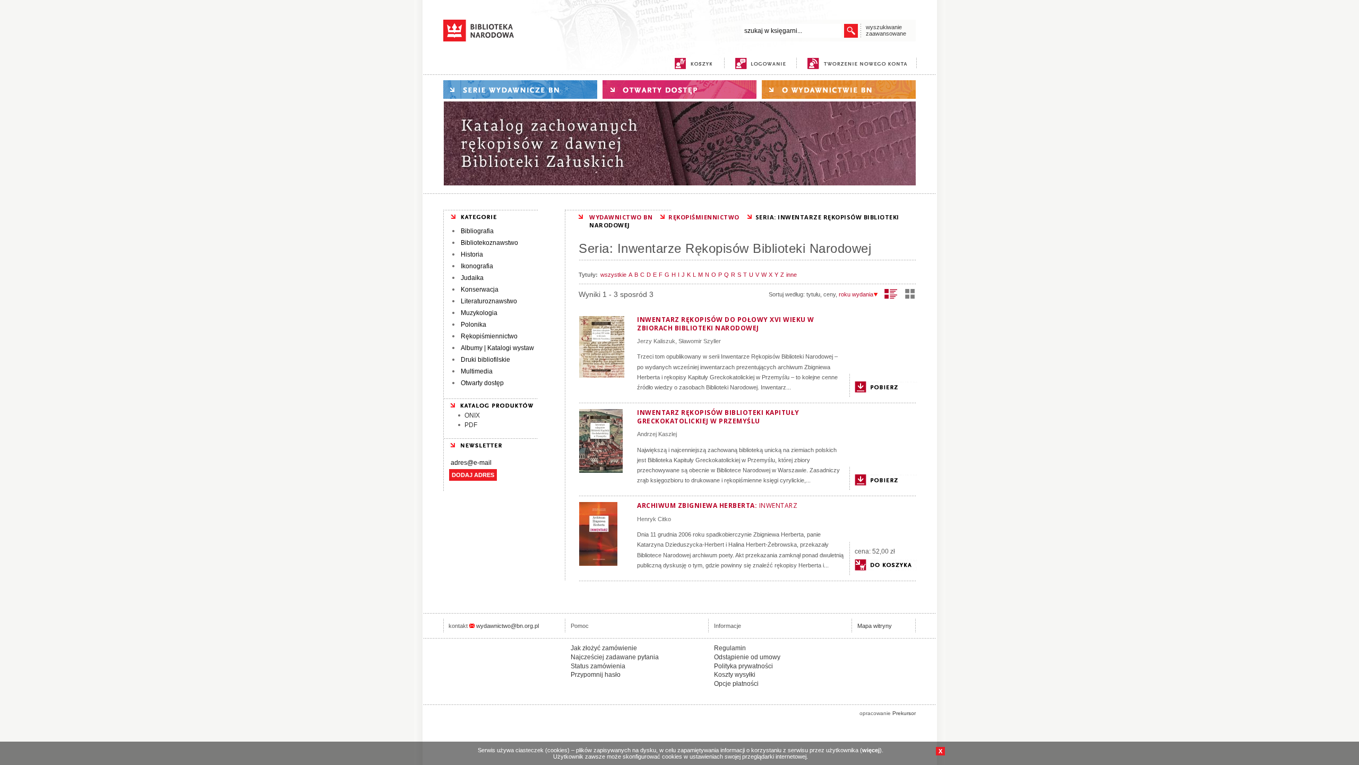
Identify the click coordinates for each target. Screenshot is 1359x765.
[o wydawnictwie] (839, 89)
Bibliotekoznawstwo (489, 242)
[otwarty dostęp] (679, 89)
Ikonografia (477, 266)
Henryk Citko (654, 519)
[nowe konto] (859, 63)
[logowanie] (763, 63)
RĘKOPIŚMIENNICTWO (703, 217)
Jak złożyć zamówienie (604, 648)
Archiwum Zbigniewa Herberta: (717, 505)
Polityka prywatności (743, 666)
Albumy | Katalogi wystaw (497, 348)
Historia (472, 254)
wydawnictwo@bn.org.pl (507, 626)
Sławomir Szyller (699, 341)
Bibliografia (477, 231)
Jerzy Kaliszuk (656, 341)
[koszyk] (693, 63)
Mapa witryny (874, 626)
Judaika (472, 278)
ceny (829, 294)
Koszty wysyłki (734, 674)
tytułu (813, 294)
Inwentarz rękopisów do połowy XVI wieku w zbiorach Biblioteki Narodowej (725, 324)
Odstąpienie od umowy (747, 657)
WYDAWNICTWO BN (620, 217)
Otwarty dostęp (482, 383)
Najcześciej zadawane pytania (615, 657)
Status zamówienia (598, 666)
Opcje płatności (736, 683)
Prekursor (904, 713)
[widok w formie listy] (891, 294)
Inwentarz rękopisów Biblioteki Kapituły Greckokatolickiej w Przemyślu (718, 417)
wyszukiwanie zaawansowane (886, 30)
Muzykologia (479, 313)
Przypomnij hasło (596, 674)
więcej (871, 750)
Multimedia (477, 371)
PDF (471, 425)
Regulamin (730, 648)
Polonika (473, 324)
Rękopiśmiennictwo (489, 336)
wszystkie (613, 274)
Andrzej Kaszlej (657, 434)
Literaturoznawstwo (489, 301)
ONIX (472, 415)
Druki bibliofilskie (485, 359)
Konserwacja (479, 289)
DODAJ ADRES (473, 475)
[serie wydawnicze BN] (520, 89)
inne (791, 274)
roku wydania (856, 294)
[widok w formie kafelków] (910, 294)
